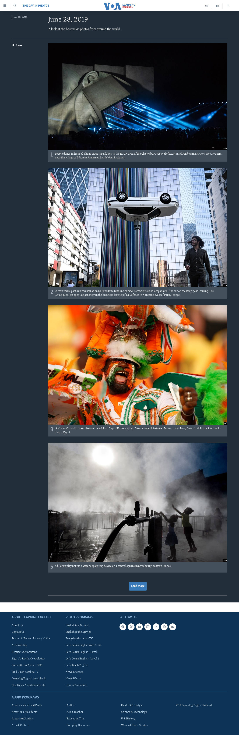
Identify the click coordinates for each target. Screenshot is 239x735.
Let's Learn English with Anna (83, 645)
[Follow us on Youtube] (139, 626)
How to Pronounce (76, 685)
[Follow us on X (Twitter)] (131, 626)
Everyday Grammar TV (79, 638)
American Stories (22, 718)
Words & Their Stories (134, 725)
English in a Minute (77, 625)
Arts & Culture (20, 725)
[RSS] (156, 626)
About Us (17, 625)
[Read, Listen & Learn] (228, 6)
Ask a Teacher (74, 712)
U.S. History (128, 718)
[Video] (217, 6)
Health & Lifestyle (132, 705)
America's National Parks (27, 705)
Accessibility (19, 645)
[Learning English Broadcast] (206, 6)
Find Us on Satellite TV (25, 672)
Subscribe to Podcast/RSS (27, 665)
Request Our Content (24, 652)
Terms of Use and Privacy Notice (31, 638)
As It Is (70, 705)
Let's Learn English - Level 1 (82, 652)
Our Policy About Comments (28, 685)
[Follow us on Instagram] (147, 626)
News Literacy (74, 672)
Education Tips (75, 718)
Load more (138, 586)
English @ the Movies (78, 632)
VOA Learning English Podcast (194, 705)
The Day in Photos (36, 6)
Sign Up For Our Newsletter (28, 658)
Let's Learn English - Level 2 (82, 658)
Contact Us (18, 632)
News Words (73, 678)
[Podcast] (164, 626)
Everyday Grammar (78, 725)
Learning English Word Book (29, 678)
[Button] (17, 46)
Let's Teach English (77, 665)
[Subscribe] (172, 626)
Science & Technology (134, 712)
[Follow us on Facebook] (123, 626)
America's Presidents (24, 712)
